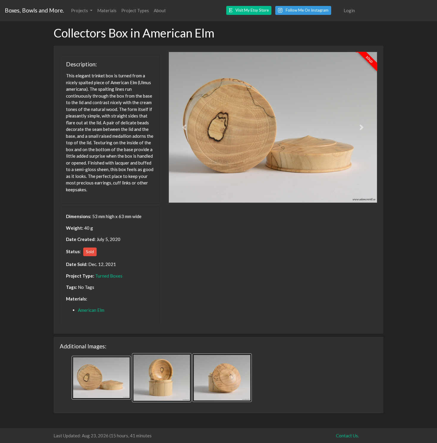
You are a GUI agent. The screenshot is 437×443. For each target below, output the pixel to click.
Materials (107, 10)
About (160, 10)
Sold (90, 251)
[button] (248, 10)
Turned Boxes (108, 275)
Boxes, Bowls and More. (34, 10)
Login (349, 10)
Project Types (135, 10)
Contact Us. (347, 435)
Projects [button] (80, 10)
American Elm (91, 310)
